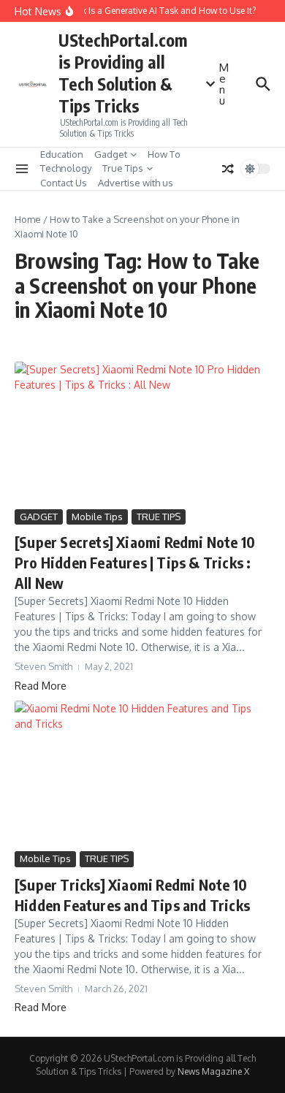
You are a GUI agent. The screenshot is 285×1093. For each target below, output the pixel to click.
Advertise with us (135, 182)
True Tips (122, 168)
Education (61, 154)
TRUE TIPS (158, 516)
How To (164, 154)
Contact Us (63, 182)
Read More (40, 685)
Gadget (110, 154)
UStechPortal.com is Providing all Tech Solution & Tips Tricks (122, 72)
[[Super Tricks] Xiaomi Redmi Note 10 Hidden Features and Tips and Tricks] (142, 774)
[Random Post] (228, 169)
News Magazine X (213, 1071)
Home (28, 219)
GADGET (39, 516)
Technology (65, 168)
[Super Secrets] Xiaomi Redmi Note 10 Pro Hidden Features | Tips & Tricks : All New (135, 562)
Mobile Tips (97, 516)
